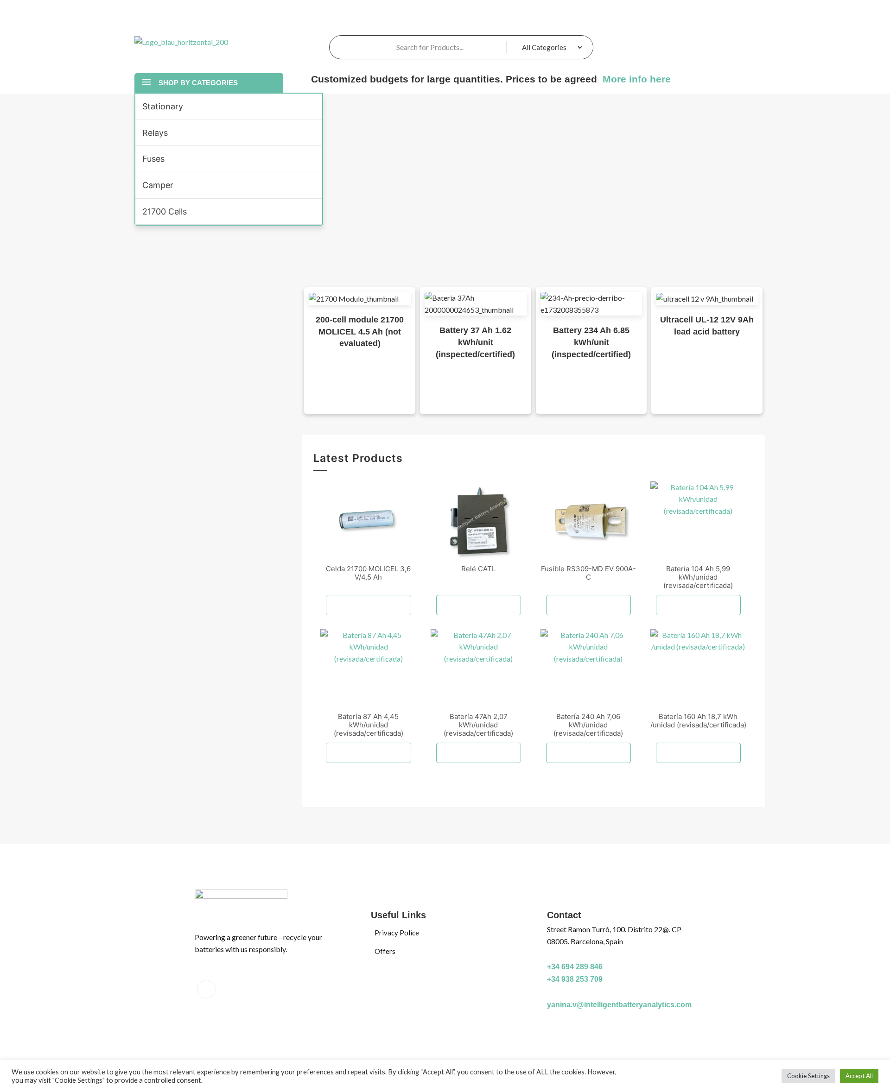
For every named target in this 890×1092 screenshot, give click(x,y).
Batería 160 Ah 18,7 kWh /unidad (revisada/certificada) (698, 720)
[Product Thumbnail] (368, 519)
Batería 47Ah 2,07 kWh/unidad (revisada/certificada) (478, 725)
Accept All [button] (859, 1075)
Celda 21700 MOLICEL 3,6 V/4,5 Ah (368, 572)
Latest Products (358, 459)
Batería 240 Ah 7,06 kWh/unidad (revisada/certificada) (588, 725)
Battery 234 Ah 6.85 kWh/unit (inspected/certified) (591, 342)
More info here (635, 79)
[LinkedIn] (206, 989)
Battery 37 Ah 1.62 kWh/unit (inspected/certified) (475, 342)
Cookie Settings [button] (808, 1075)
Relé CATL (478, 568)
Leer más (368, 605)
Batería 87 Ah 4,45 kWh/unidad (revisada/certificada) (368, 725)
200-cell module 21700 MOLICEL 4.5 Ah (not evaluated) (360, 331)
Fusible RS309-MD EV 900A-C (588, 572)
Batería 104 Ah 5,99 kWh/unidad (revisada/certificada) (698, 577)
